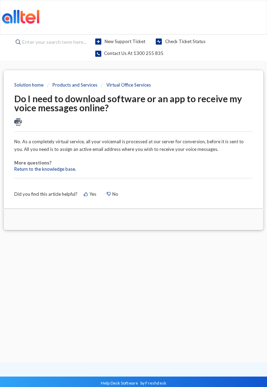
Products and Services (74, 85)
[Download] (120, 189)
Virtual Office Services (128, 85)
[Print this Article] (133, 122)
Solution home (29, 85)
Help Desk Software (120, 383)
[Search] (16, 42)
